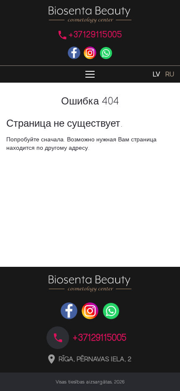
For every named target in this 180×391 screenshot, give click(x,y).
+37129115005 (95, 34)
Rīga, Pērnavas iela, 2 (95, 359)
